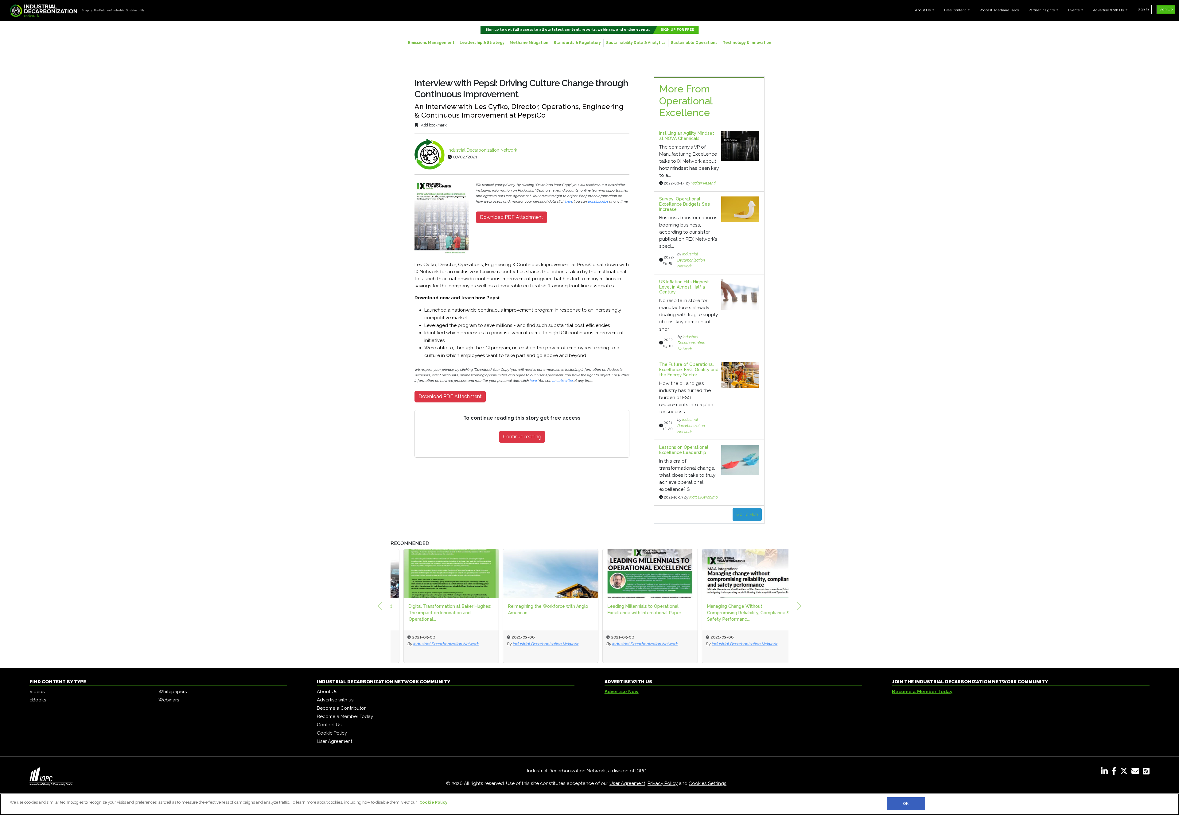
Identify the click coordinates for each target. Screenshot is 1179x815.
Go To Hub (747, 514)
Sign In (1143, 9)
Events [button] (1074, 10)
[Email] (1136, 772)
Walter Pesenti (703, 183)
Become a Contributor (341, 708)
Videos (37, 691)
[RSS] (1146, 772)
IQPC (641, 771)
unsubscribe (598, 201)
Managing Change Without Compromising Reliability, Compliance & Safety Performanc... (735, 613)
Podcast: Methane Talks (999, 10)
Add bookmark (433, 125)
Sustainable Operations (694, 43)
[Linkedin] (1105, 772)
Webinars (168, 700)
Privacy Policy (663, 783)
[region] (589, 804)
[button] (379, 606)
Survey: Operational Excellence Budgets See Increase (684, 204)
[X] (1125, 772)
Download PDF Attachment (511, 217)
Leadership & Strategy (482, 43)
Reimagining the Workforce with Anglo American (535, 609)
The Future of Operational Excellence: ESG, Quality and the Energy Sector (688, 369)
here (568, 201)
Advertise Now (622, 691)
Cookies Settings (707, 783)
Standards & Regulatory (577, 43)
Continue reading (522, 437)
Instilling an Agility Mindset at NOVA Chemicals (686, 136)
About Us (327, 691)
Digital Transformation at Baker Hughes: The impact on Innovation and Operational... (437, 613)
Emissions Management (431, 43)
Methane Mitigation (529, 43)
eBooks (37, 700)
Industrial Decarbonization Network (482, 150)
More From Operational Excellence (685, 100)
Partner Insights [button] (1042, 10)
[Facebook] (1115, 772)
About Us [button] (923, 10)
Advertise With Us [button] (1109, 10)
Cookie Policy (332, 733)
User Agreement (334, 741)
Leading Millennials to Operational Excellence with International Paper (631, 609)
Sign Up (1166, 9)
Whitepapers (172, 691)
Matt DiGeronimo (703, 497)
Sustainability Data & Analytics (636, 43)
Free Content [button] (955, 10)
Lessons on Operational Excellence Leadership (683, 450)
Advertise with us (335, 700)
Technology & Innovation (747, 43)
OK (906, 803)
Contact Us (329, 725)
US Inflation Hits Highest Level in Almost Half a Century (684, 287)
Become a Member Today (345, 716)
